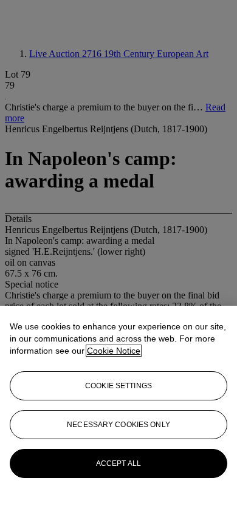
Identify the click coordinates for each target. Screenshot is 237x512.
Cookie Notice (113, 350)
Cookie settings (118, 386)
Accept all (118, 463)
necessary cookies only (118, 424)
